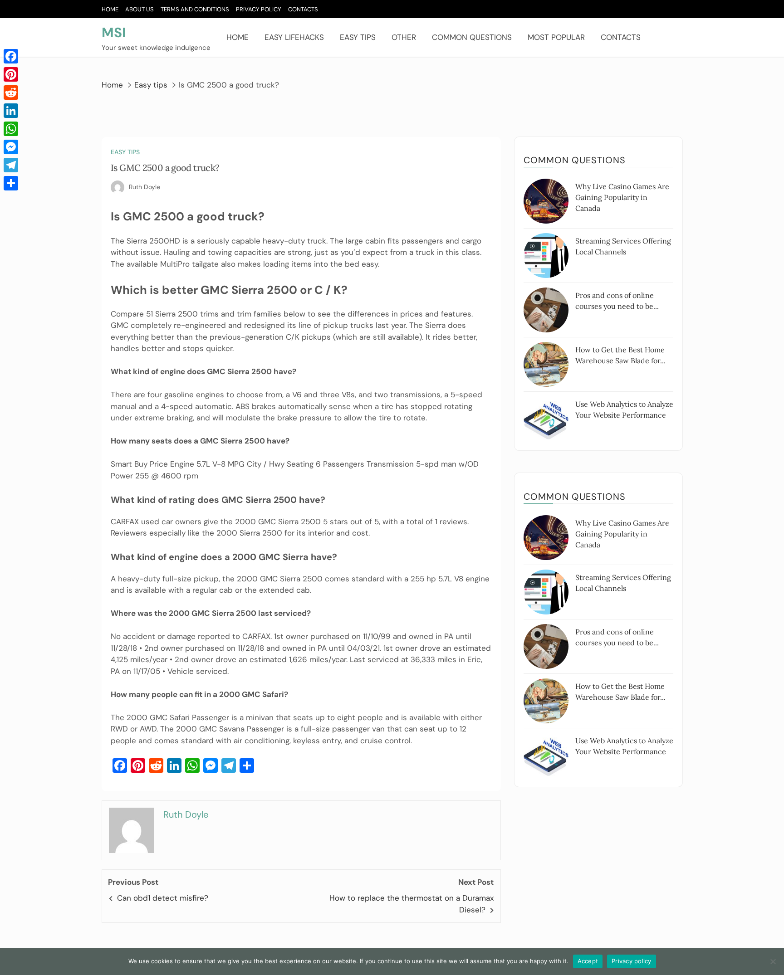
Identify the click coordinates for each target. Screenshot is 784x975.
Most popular (556, 37)
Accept (588, 961)
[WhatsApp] (11, 129)
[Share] (11, 183)
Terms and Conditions (195, 9)
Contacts (303, 9)
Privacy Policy (258, 9)
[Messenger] (11, 147)
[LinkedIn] (11, 111)
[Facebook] (11, 56)
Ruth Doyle (144, 187)
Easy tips (358, 37)
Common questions (472, 37)
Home (110, 9)
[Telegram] (11, 165)
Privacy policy (632, 961)
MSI (114, 32)
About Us (139, 9)
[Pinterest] (11, 74)
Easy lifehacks (294, 37)
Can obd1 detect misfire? (162, 898)
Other (404, 37)
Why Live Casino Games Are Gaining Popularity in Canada (622, 197)
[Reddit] (11, 92)
